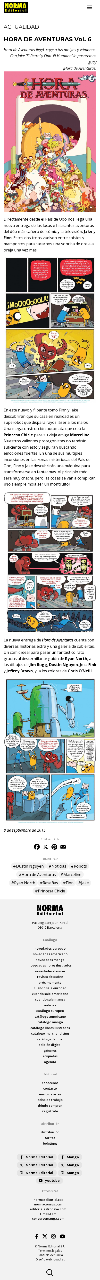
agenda (50, 1062)
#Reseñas (49, 882)
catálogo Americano (50, 1016)
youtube (52, 1180)
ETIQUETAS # (50, 858)
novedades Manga (50, 960)
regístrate (50, 1111)
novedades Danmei (50, 971)
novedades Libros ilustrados (50, 965)
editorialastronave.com (48, 1209)
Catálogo (50, 940)
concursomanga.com (48, 1218)
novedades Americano (50, 954)
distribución (50, 1132)
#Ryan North (23, 882)
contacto (50, 1088)
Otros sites (50, 1191)
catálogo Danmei (50, 1039)
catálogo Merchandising (50, 1033)
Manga (73, 1157)
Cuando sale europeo (50, 988)
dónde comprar (50, 1105)
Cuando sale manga (50, 999)
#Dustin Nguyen (28, 866)
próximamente (50, 982)
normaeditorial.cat (48, 1199)
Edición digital (50, 1045)
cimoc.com (48, 1213)
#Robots (79, 866)
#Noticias (57, 866)
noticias (50, 1005)
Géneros (50, 1050)
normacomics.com (48, 1204)
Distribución (50, 1123)
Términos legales (50, 1251)
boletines (50, 1143)
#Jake (83, 882)
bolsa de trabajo (50, 1100)
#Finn (68, 882)
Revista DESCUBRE (50, 976)
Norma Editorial (39, 1157)
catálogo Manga (50, 1022)
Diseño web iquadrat (50, 1259)
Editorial (50, 1074)
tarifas (50, 1138)
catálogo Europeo (50, 1011)
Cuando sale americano (50, 994)
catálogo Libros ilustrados (50, 1028)
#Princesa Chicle (50, 891)
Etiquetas (50, 1056)
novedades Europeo (50, 948)
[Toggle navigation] (89, 7)
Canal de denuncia (50, 1255)
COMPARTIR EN (50, 839)
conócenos (50, 1083)
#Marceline (70, 874)
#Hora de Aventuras (37, 874)
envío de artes (50, 1094)
